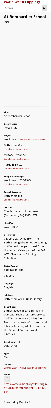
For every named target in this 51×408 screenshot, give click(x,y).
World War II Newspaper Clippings (25, 367)
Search (44, 8)
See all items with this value (32, 139)
